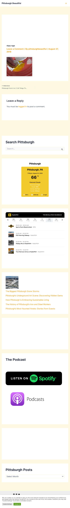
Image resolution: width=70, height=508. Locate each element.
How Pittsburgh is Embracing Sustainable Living (27, 300)
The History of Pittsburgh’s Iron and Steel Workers (28, 304)
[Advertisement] (35, 333)
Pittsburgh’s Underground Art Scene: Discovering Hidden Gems (34, 295)
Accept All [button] (17, 504)
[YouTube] (19, 494)
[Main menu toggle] (66, 3)
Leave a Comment (15, 49)
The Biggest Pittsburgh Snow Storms (22, 291)
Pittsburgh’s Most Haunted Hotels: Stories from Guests (30, 308)
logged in (22, 106)
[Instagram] (16, 494)
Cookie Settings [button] (7, 504)
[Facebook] (14, 494)
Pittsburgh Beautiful (11, 3)
